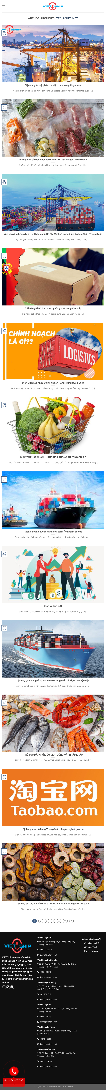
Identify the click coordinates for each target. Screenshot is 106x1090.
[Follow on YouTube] (12, 987)
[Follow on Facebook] (4, 987)
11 (65, 921)
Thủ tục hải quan (91, 951)
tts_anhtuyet (67, 18)
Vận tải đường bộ (91, 947)
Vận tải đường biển (92, 943)
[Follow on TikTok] (8, 987)
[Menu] (3, 6)
